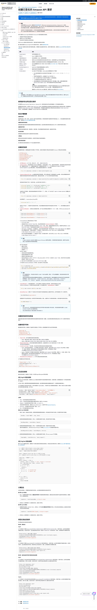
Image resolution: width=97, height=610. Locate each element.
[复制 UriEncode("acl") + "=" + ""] (69, 202)
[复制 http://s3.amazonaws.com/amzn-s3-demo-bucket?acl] (69, 196)
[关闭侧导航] (15, 7)
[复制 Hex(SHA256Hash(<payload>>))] (69, 295)
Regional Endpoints (51, 404)
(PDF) (41, 18)
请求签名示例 (45, 44)
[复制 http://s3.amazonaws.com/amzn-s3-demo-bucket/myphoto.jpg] (69, 171)
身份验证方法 (25, 603)
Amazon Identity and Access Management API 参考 (85, 34)
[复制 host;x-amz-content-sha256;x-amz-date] (69, 288)
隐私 (24, 608)
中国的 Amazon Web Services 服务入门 (32, 18)
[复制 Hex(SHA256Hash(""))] (69, 301)
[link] (40, 7)
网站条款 (27, 608)
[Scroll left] (38, 4)
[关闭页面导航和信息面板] (95, 17)
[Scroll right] (54, 4)
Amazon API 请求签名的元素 (29, 120)
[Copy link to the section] (17, 101)
